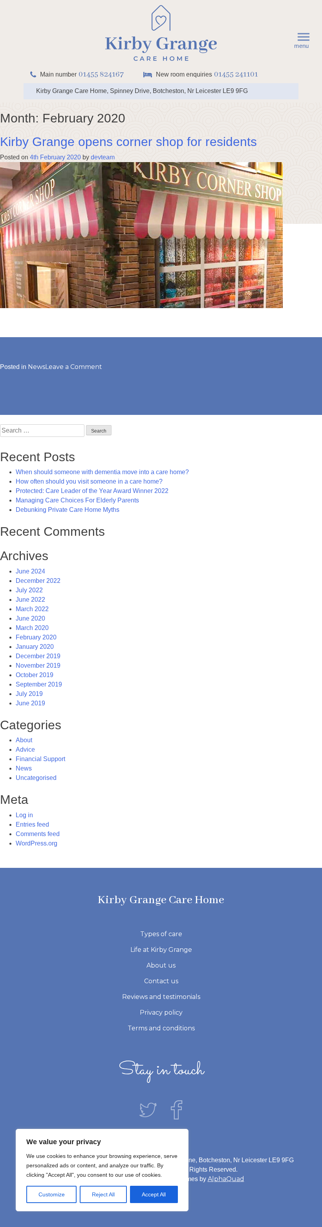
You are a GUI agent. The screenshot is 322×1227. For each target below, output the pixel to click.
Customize (51, 1194)
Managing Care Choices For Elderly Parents (77, 500)
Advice (25, 749)
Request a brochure (262, 14)
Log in (24, 815)
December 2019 (38, 656)
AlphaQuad (226, 1179)
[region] (102, 1170)
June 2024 (30, 571)
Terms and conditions (161, 1028)
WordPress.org (36, 843)
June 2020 (30, 618)
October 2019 (34, 675)
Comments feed (38, 834)
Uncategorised (36, 777)
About (24, 740)
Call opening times (178, 14)
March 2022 (32, 609)
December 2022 (38, 580)
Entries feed (32, 824)
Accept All (154, 1194)
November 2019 (38, 665)
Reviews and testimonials (161, 997)
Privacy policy (161, 1012)
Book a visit (108, 14)
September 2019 (39, 684)
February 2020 (36, 637)
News (36, 367)
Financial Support (40, 759)
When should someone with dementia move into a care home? (102, 472)
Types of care (161, 934)
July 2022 (29, 590)
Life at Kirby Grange (161, 949)
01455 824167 (101, 74)
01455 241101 (236, 74)
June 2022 (30, 599)
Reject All (103, 1194)
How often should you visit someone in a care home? (89, 481)
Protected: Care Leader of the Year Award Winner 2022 (92, 491)
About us (161, 965)
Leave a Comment (73, 367)
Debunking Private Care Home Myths (67, 509)
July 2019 (29, 693)
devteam (103, 157)
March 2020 (32, 627)
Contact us (161, 981)
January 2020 (35, 646)
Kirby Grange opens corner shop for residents (128, 142)
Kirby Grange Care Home (161, 900)
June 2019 (30, 703)
